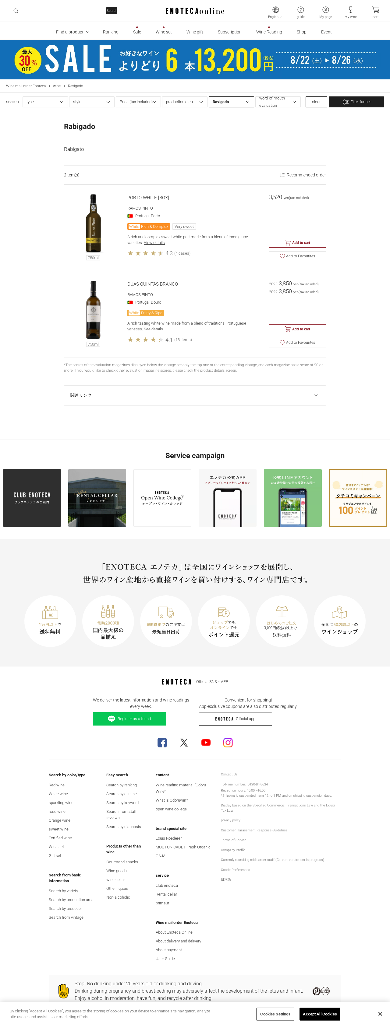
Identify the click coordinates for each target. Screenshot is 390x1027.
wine (57, 86)
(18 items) (183, 340)
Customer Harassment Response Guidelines (254, 830)
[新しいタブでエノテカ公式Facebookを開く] (162, 742)
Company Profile (233, 850)
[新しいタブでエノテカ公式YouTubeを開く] (206, 742)
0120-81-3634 (258, 784)
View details (154, 242)
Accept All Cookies (320, 1014)
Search (112, 11)
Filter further (361, 102)
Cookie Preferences (235, 870)
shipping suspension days (312, 796)
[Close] (380, 1014)
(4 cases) (182, 253)
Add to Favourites (300, 256)
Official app (245, 718)
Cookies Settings (275, 1014)
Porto (155, 216)
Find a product (69, 32)
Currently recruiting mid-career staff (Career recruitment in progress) (272, 860)
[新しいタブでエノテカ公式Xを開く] (184, 742)
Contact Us (229, 774)
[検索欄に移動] (16, 11)
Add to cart (301, 243)
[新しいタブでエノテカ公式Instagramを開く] (228, 742)
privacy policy (230, 820)
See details (153, 329)
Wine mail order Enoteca (26, 86)
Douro (156, 302)
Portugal (142, 216)
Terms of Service (233, 840)
